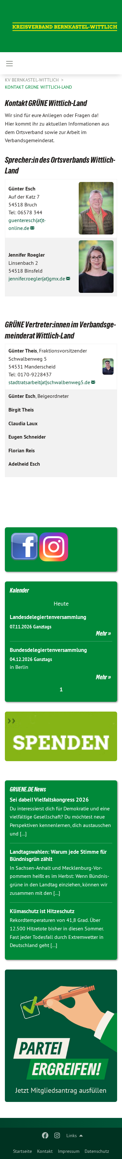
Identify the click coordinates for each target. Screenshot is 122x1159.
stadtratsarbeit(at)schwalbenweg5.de (49, 382)
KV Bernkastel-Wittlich (32, 80)
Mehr (101, 633)
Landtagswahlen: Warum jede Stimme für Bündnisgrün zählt (58, 855)
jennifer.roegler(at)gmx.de (36, 278)
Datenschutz (97, 1151)
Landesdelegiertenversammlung (48, 617)
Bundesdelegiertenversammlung (48, 650)
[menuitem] (22, 1151)
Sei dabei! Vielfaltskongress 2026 (49, 799)
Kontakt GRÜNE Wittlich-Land (38, 87)
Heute (61, 603)
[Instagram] (57, 1135)
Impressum (68, 1151)
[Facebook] (45, 1135)
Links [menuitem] (71, 1135)
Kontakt (45, 1151)
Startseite (22, 1151)
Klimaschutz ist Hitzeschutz (42, 911)
